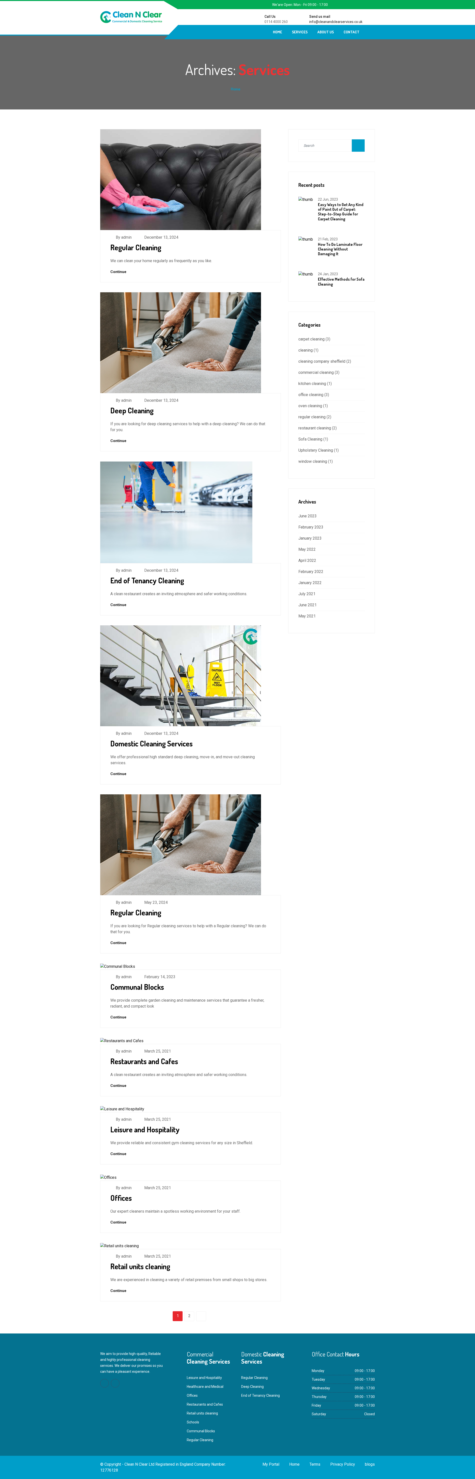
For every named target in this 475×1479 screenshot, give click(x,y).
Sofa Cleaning (310, 439)
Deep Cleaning (132, 410)
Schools (193, 1422)
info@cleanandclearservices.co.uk (335, 22)
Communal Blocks (137, 987)
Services (300, 32)
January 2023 (310, 538)
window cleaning (312, 461)
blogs (370, 1464)
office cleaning (310, 394)
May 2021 (307, 616)
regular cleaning (312, 417)
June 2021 (307, 605)
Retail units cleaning (140, 1266)
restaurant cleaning (314, 428)
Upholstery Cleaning (315, 450)
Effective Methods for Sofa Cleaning (341, 281)
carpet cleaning (311, 339)
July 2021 (306, 594)
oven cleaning (310, 405)
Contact (351, 32)
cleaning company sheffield (321, 361)
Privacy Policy (342, 1464)
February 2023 (310, 527)
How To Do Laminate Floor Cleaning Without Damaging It (340, 249)
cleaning (305, 350)
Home (277, 32)
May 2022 (307, 549)
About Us (325, 32)
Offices (121, 1198)
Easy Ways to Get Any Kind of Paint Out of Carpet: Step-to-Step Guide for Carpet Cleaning (340, 211)
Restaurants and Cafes (144, 1061)
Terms (314, 1464)
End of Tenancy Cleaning (147, 580)
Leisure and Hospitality (145, 1129)
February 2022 (310, 571)
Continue (118, 272)
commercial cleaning (316, 372)
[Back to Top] (465, 1470)
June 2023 (307, 516)
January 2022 (310, 582)
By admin (124, 237)
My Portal (270, 1464)
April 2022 (307, 560)
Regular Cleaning (135, 247)
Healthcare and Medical (205, 1387)
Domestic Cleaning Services (151, 743)
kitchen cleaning (312, 383)
